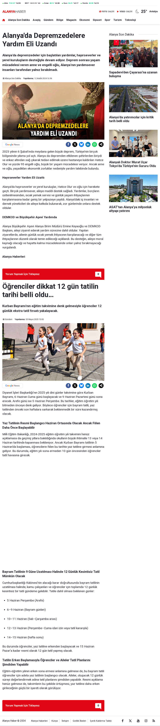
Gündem (48, 19)
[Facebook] (68, 144)
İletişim (65, 721)
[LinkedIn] (87, 144)
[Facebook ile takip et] (122, 721)
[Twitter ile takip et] (130, 721)
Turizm (117, 19)
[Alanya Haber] (14, 11)
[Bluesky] (81, 144)
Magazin (71, 19)
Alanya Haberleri (39, 721)
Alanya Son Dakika (19, 19)
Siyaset (97, 19)
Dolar (46, 3)
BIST (27, 3)
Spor (107, 19)
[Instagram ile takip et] (146, 721)
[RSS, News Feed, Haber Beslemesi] (154, 721)
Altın (6, 3)
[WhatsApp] (94, 144)
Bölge (59, 19)
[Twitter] (74, 144)
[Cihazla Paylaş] (101, 144)
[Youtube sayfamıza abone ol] (138, 721)
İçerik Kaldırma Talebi (101, 721)
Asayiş (36, 19)
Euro (65, 3)
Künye (55, 721)
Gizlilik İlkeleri (79, 721)
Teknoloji (130, 19)
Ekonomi (85, 19)
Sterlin (85, 3)
